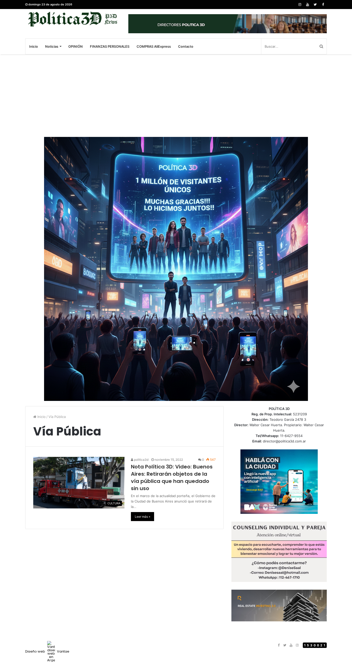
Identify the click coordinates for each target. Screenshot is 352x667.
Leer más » (142, 516)
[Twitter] (315, 4)
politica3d (140, 460)
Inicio (33, 46)
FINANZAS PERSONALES (109, 46)
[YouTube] (307, 4)
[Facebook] (323, 4)
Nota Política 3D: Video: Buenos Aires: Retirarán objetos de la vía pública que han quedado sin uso (172, 477)
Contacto (185, 46)
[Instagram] (300, 4)
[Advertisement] (176, 96)
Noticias (51, 46)
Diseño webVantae (47, 651)
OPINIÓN (75, 46)
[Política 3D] (73, 19)
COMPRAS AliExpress (154, 46)
